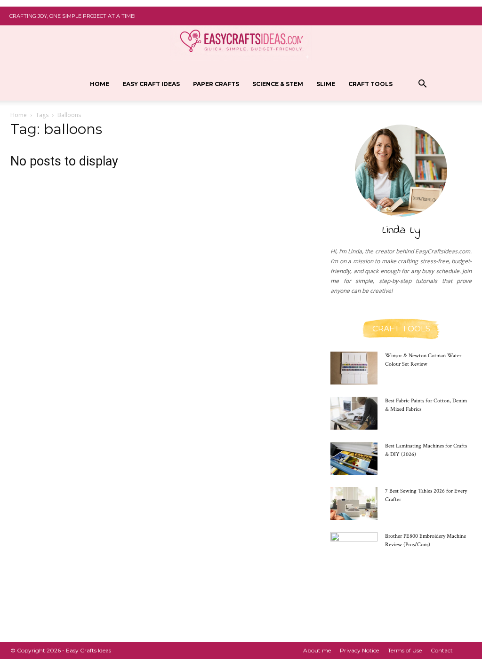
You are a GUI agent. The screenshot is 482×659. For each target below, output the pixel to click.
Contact (442, 650)
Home (99, 83)
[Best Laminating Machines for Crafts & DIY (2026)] (354, 458)
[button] (422, 84)
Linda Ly (401, 230)
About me (317, 650)
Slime (325, 83)
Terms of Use (405, 650)
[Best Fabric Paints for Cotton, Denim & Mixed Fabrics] (354, 413)
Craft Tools (370, 83)
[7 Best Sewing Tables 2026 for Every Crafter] (354, 503)
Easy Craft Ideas (151, 83)
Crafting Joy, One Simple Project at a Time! (72, 16)
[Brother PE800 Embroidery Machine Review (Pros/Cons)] (354, 548)
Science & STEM (277, 83)
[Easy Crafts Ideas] (241, 38)
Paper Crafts (216, 83)
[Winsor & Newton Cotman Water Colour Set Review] (354, 368)
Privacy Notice (359, 650)
